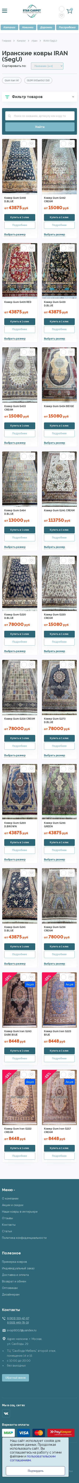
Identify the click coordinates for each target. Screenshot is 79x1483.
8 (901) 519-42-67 (18, 1318)
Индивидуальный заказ (18, 1268)
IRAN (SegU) (50, 41)
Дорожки (46, 27)
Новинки (27, 27)
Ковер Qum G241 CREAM (59, 510)
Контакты (9, 1224)
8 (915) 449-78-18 (18, 1322)
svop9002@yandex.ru (21, 1330)
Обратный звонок (15, 1377)
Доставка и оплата (15, 1274)
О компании (10, 1198)
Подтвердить (35, 1470)
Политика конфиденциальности (24, 1237)
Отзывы (7, 1218)
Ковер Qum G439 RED (17, 302)
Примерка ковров (14, 1261)
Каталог (9, 27)
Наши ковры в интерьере (20, 1211)
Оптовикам (10, 1288)
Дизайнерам (10, 1294)
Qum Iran (12, 80)
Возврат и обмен (14, 1281)
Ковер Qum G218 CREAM (19, 718)
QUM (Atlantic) (38, 80)
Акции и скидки (12, 1205)
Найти (40, 127)
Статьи (7, 1231)
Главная (6, 41)
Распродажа (67, 27)
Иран (34, 41)
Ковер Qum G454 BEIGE (59, 406)
